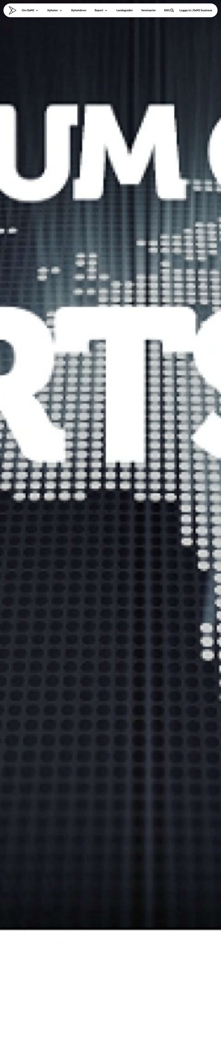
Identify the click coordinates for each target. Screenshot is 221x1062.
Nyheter (52, 10)
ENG (167, 10)
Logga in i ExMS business (195, 10)
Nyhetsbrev (78, 10)
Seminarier (148, 10)
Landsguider (124, 10)
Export (99, 10)
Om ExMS (28, 10)
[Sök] (172, 10)
